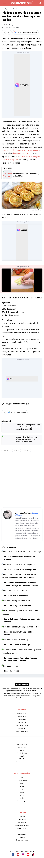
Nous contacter (22, 820)
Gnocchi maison (22, 744)
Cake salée (22, 759)
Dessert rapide (22, 728)
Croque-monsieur (22, 780)
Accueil (4, 9)
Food (9, 9)
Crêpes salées (22, 719)
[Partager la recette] (4, 32)
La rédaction (22, 823)
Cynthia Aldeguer (9, 25)
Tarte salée (22, 756)
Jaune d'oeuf (22, 747)
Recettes (15, 9)
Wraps (22, 750)
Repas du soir (22, 717)
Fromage (6, 450)
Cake (22, 778)
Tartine (22, 798)
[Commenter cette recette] (9, 32)
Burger (22, 783)
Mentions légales (22, 828)
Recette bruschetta (22, 725)
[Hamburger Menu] (4, 3)
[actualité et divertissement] (22, 685)
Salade (22, 795)
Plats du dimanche (22, 753)
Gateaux (22, 789)
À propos (22, 817)
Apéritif (16, 450)
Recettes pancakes (22, 762)
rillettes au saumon (20, 153)
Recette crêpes (22, 801)
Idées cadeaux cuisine (22, 840)
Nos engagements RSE (22, 825)
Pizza (22, 786)
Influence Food (22, 834)
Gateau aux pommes (22, 731)
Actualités (22, 837)
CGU (22, 831)
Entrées (26, 450)
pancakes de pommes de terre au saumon (22, 150)
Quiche (22, 792)
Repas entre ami (22, 722)
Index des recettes (22, 714)
